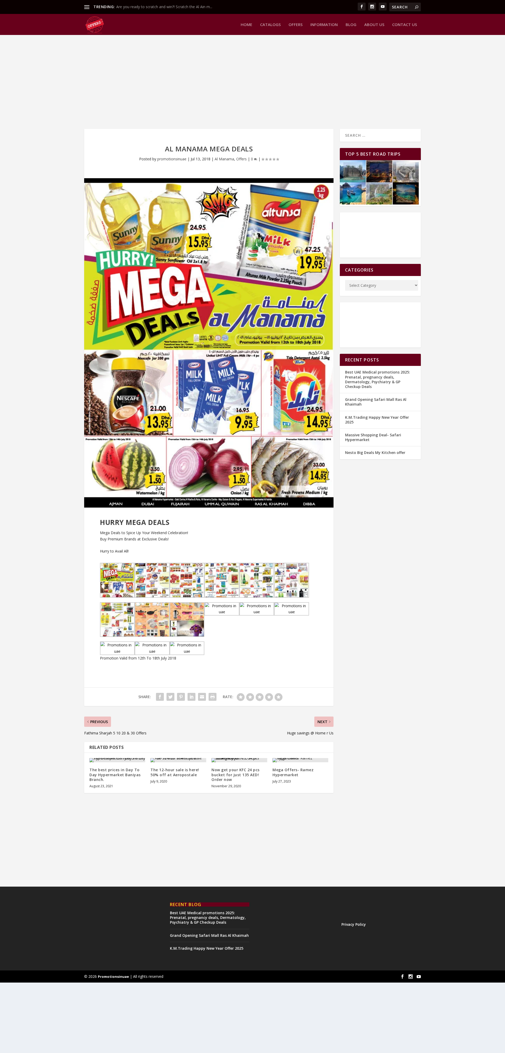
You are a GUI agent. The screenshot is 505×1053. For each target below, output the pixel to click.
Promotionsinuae (113, 976)
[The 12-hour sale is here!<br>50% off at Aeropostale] (178, 760)
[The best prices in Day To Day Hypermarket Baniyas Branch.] (117, 760)
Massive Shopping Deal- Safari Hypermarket (373, 437)
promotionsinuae (171, 158)
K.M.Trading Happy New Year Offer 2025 (377, 420)
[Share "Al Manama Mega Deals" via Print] (212, 697)
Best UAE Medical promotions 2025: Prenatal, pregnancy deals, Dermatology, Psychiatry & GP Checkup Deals (377, 379)
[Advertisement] (242, 81)
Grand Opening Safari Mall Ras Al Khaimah (375, 402)
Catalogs (270, 24)
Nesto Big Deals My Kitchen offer (375, 452)
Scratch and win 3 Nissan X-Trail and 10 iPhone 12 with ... (164, 6)
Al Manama (224, 158)
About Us (374, 24)
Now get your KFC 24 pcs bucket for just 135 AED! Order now (235, 774)
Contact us (404, 24)
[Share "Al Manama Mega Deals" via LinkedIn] (191, 697)
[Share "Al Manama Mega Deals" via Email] (202, 697)
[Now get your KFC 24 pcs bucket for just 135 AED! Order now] (239, 760)
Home (246, 24)
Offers (295, 24)
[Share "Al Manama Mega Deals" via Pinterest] (181, 697)
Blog (351, 24)
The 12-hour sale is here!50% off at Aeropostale (174, 772)
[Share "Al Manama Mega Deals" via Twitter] (170, 697)
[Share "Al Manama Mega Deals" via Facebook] (160, 697)
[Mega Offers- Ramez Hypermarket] (300, 760)
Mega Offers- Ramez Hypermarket (293, 772)
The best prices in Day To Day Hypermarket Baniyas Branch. (115, 774)
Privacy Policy (353, 924)
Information (324, 24)
